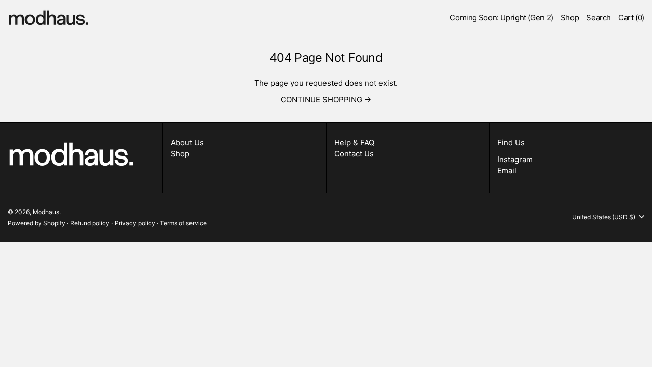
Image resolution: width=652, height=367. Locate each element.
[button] (598, 18)
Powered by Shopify (36, 223)
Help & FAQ (354, 142)
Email (507, 170)
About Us (187, 142)
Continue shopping (321, 99)
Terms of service (183, 223)
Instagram (515, 159)
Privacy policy (135, 223)
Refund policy (90, 223)
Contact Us (354, 154)
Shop (180, 154)
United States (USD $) (604, 217)
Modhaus (46, 212)
